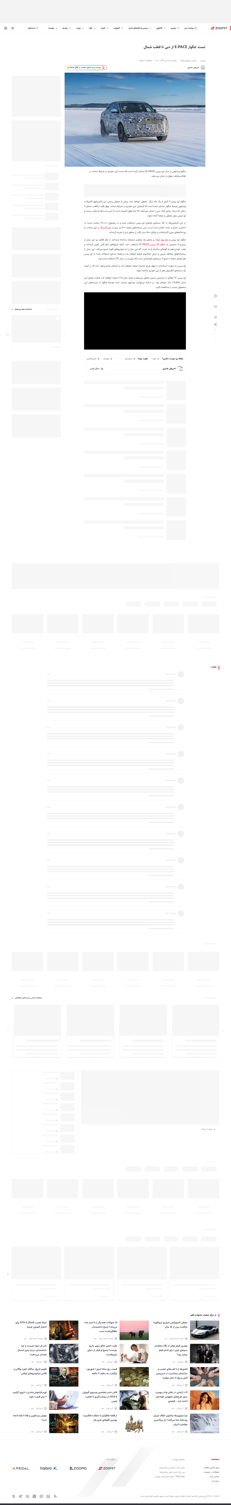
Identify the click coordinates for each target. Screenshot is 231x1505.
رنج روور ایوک (161, 240)
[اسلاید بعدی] (8, 334)
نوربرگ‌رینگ (105, 228)
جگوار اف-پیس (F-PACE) (152, 245)
